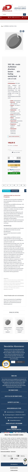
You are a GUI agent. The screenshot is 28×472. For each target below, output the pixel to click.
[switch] (4, 456)
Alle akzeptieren (14, 464)
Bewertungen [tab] (15, 190)
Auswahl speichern (14, 467)
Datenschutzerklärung (12, 354)
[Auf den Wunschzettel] (23, 31)
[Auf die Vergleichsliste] (21, 31)
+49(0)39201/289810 (20, 8)
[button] (14, 166)
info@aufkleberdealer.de (15, 420)
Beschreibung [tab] (6, 190)
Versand (16, 145)
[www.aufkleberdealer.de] (7, 8)
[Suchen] (24, 14)
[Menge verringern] (9, 158)
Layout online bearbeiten (14, 136)
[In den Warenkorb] (3, 28)
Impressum (13, 451)
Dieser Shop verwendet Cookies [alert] (14, 435)
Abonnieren (20, 361)
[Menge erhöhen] (20, 158)
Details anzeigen (14, 470)
